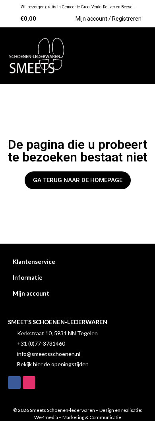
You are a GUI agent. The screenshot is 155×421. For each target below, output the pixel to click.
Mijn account (31, 293)
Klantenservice (34, 261)
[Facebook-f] (14, 382)
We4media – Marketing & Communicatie (77, 417)
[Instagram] (29, 382)
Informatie (28, 277)
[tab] (77, 261)
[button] (136, 55)
